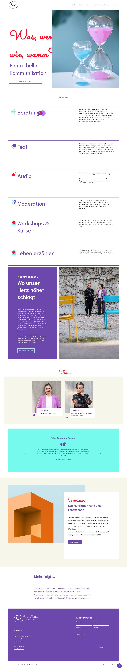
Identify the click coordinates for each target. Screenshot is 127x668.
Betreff (95, 627)
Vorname (79, 621)
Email (78, 627)
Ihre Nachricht (80, 634)
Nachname (96, 621)
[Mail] (34, 415)
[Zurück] (25, 454)
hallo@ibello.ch (19, 649)
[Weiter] (100, 454)
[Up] (119, 665)
